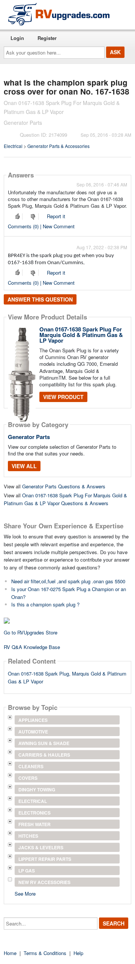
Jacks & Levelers (40, 847)
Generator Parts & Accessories (58, 146)
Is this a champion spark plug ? (45, 604)
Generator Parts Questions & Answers (63, 486)
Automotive (33, 731)
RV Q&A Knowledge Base (32, 647)
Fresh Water (34, 824)
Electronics (34, 812)
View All (24, 466)
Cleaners (31, 766)
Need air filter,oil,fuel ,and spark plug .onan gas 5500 (68, 581)
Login (17, 37)
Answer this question (40, 299)
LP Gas (26, 870)
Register (47, 37)
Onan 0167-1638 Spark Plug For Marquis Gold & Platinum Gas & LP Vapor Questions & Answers (65, 499)
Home (10, 953)
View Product (63, 397)
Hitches (28, 835)
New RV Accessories (44, 882)
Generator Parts (29, 437)
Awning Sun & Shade (43, 743)
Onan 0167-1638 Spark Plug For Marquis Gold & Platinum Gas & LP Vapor (81, 334)
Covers (28, 778)
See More (25, 893)
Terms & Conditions (45, 953)
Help (78, 953)
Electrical (13, 146)
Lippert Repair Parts (44, 859)
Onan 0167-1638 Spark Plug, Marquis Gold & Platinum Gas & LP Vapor (67, 677)
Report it (56, 216)
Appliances (33, 720)
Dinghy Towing (36, 789)
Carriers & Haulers (44, 754)
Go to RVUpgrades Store (30, 632)
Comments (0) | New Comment (41, 226)
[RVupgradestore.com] (59, 14)
